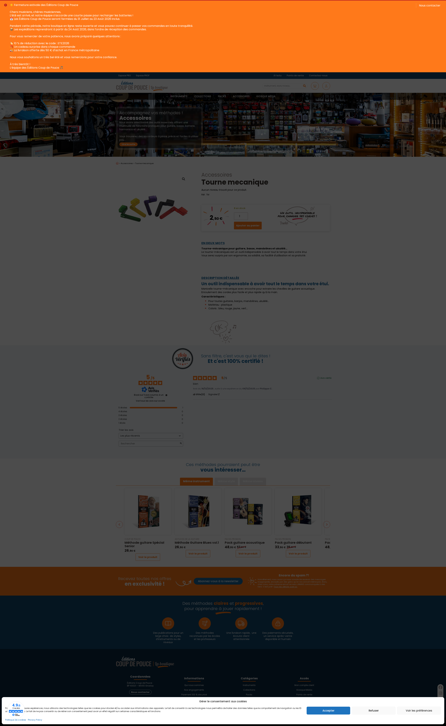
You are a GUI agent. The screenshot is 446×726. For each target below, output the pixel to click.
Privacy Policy (35, 719)
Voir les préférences (419, 710)
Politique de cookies (15, 719)
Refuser (374, 710)
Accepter (328, 710)
